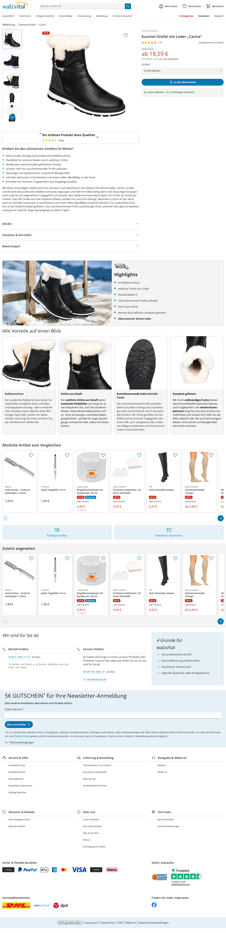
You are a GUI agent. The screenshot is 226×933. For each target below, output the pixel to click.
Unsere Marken (91, 819)
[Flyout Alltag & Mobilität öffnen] (55, 16)
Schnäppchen (186, 15)
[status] (81, 6)
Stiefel (42, 24)
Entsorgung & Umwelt (94, 846)
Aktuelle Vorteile (16, 826)
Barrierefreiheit (166, 819)
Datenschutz (21, 736)
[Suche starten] (128, 6)
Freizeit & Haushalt (122, 15)
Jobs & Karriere (91, 833)
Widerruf (162, 772)
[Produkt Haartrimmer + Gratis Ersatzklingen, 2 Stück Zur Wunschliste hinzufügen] (31, 455)
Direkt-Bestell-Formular (95, 785)
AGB (120, 922)
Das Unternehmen (92, 826)
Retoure (162, 765)
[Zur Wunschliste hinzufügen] (126, 35)
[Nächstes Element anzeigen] (12, 117)
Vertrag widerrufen (70, 922)
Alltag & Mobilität (45, 15)
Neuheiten (203, 15)
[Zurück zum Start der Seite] (222, 911)
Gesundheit (8, 15)
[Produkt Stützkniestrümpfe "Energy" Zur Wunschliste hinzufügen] (211, 455)
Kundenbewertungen (169, 826)
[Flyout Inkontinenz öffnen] (32, 16)
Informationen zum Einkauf (97, 765)
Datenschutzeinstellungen (153, 922)
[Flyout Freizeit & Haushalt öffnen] (133, 16)
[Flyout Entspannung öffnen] (92, 16)
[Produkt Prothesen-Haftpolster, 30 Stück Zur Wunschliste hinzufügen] (139, 455)
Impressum (91, 922)
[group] (86, 75)
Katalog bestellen (17, 792)
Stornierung (89, 778)
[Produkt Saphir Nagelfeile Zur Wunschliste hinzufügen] (67, 455)
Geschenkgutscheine (19, 819)
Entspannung (84, 15)
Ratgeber (219, 15)
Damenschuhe (27, 24)
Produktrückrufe (16, 772)
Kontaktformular (16, 765)
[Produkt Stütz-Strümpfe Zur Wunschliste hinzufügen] (175, 455)
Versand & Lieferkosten (95, 772)
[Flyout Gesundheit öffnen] (15, 16)
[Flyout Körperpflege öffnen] (73, 16)
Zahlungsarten (16, 778)
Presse (86, 839)
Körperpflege (65, 15)
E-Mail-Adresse (13, 709)
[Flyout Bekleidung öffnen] (109, 16)
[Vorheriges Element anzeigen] (5, 518)
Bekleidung (102, 15)
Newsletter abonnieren (20, 785)
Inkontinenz (25, 15)
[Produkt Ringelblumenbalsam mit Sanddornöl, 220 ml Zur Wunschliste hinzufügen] (103, 455)
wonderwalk (150, 31)
